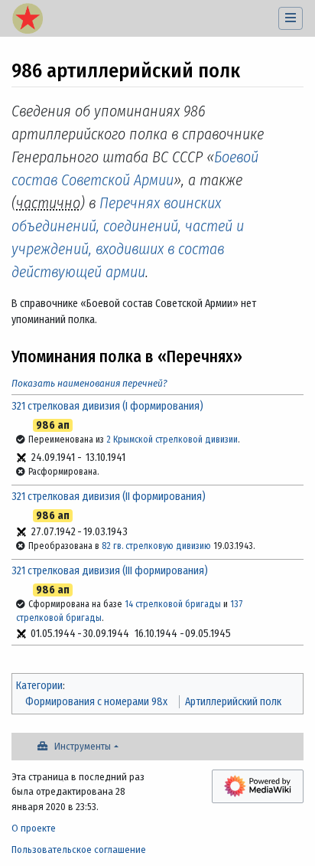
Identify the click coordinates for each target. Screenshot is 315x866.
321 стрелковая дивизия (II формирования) (108, 496)
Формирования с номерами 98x (96, 701)
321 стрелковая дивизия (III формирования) (109, 570)
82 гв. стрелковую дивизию (156, 546)
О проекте (33, 828)
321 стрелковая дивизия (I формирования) (107, 406)
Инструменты (82, 746)
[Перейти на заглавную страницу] (27, 20)
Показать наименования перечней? (89, 383)
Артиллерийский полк (233, 701)
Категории (39, 685)
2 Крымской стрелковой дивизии (172, 439)
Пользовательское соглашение (78, 849)
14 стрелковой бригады (173, 604)
